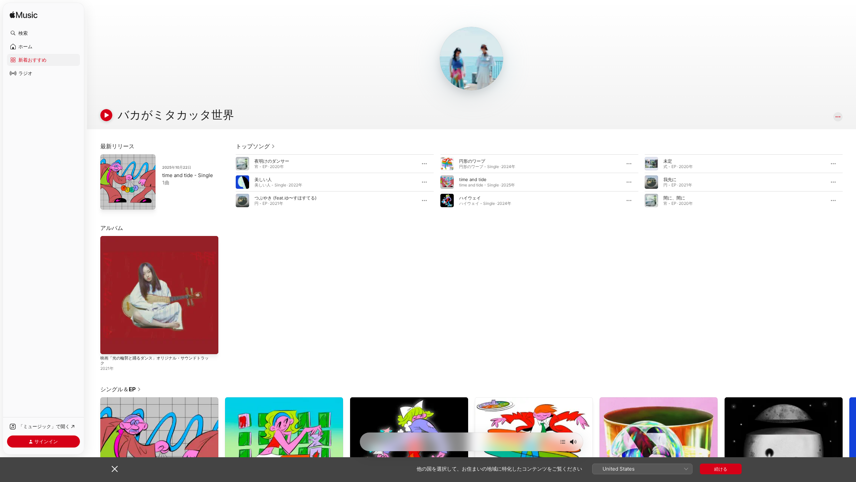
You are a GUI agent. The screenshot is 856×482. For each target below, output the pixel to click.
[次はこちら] (563, 442)
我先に (669, 179)
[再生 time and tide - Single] (109, 201)
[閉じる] (115, 469)
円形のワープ (472, 161)
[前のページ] (229, 182)
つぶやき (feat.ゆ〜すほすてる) (285, 197)
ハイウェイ (470, 197)
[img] (23, 15)
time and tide (473, 179)
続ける (720, 469)
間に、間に (674, 197)
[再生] (106, 115)
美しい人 (263, 179)
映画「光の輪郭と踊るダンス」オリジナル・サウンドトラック (159, 241)
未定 (667, 161)
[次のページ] (849, 182)
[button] (43, 33)
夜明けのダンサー (271, 161)
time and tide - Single (187, 175)
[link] (255, 146)
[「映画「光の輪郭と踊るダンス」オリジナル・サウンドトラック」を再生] (109, 346)
